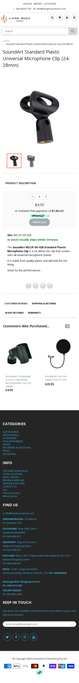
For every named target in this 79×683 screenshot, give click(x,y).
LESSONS (27, 3)
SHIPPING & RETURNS (44, 303)
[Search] (72, 31)
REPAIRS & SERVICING (13, 480)
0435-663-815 (13, 536)
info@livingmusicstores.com (51, 8)
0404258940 (60, 573)
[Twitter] (7, 637)
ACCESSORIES (9, 438)
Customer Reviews (16, 303)
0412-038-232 (13, 549)
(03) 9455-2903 (14, 594)
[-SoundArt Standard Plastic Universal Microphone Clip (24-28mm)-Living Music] (39, 117)
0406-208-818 (13, 563)
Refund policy (10, 496)
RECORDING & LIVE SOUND (16, 447)
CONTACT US (10, 486)
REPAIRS (38, 3)
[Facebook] (16, 637)
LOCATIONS (50, 3)
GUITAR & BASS (11, 431)
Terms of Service (11, 493)
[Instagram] (24, 637)
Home (6, 40)
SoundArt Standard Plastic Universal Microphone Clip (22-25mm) (19, 381)
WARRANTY (34, 312)
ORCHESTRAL (9, 454)
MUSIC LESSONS (11, 477)
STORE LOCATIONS (12, 474)
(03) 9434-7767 (23, 8)
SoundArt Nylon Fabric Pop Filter (56, 378)
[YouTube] (33, 637)
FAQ (5, 489)
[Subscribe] (71, 624)
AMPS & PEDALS (11, 435)
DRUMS (6, 444)
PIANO (6, 450)
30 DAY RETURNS (14, 312)
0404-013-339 (14, 585)
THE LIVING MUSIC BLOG (15, 470)
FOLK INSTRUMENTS (13, 441)
